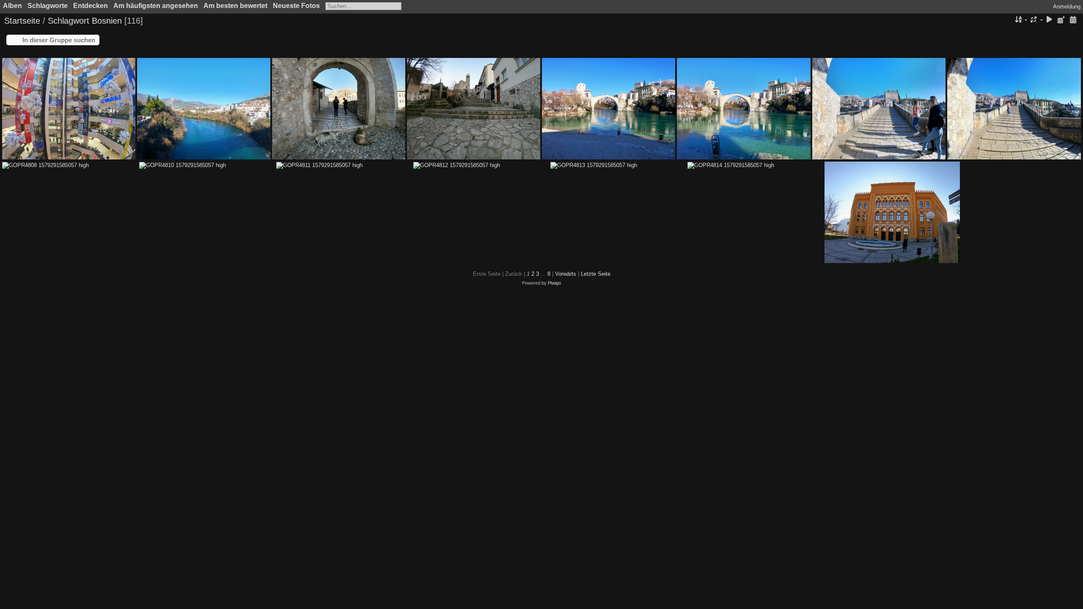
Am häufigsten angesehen (155, 5)
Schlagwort (68, 20)
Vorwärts (565, 274)
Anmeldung (1066, 6)
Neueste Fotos (296, 5)
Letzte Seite (595, 274)
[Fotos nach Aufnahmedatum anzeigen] (1073, 20)
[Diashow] (1050, 20)
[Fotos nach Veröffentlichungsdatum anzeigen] (1061, 20)
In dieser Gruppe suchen (58, 40)
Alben (12, 5)
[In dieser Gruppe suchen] (1007, 20)
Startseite (22, 20)
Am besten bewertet (235, 5)
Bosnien (107, 20)
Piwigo (554, 282)
